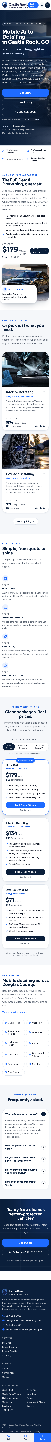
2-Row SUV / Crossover (23, 747)
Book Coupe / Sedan (25, 805)
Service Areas (8, 1373)
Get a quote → (33, 119)
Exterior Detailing (10, 1351)
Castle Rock (7, 1390)
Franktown (7, 1406)
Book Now (32, 5)
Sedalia (30, 1406)
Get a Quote (25, 1242)
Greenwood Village (36, 1402)
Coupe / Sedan (9, 747)
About (5, 1368)
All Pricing (6, 1355)
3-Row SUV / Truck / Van (39, 747)
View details (36, 251)
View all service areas (13, 1012)
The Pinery (7, 1410)
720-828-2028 (27, 111)
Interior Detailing (9, 1347)
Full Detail (6, 1343)
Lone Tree (31, 1394)
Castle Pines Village (11, 1394)
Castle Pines (32, 1390)
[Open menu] (47, 5)
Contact (5, 1377)
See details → (25, 810)
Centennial (7, 1402)
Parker (30, 1398)
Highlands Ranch (10, 1398)
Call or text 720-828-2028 (27, 1252)
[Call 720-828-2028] (42, 5)
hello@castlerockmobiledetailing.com (23, 1320)
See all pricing (23, 521)
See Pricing (25, 102)
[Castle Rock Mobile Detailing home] (15, 5)
